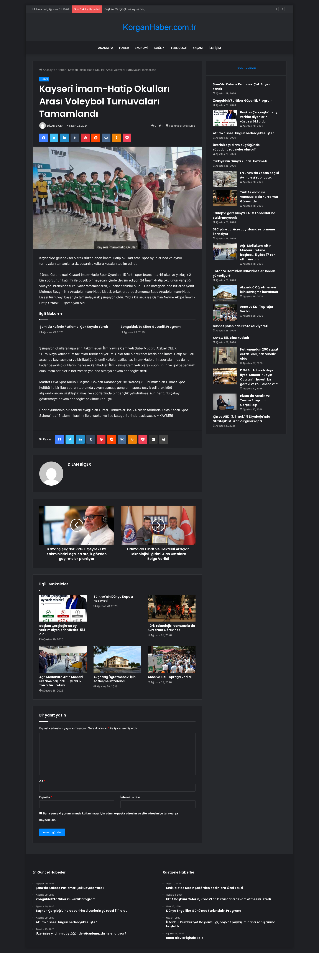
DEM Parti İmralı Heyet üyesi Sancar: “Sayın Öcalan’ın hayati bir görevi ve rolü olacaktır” (259, 377)
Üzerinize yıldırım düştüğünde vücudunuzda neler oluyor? (236, 147)
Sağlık (159, 48)
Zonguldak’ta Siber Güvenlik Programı (151, 326)
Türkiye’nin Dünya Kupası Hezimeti (113, 598)
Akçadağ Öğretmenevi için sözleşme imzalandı (115, 679)
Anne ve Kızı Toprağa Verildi (170, 677)
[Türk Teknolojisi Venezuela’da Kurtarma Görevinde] (172, 608)
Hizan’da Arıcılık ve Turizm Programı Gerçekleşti (255, 400)
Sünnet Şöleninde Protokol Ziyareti (240, 326)
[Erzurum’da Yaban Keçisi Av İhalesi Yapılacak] (225, 179)
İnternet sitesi (130, 797)
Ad (42, 781)
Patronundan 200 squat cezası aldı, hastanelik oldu (259, 354)
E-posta (45, 797)
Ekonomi (141, 48)
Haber (124, 48)
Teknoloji (179, 48)
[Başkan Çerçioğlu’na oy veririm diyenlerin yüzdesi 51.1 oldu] (63, 608)
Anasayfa (105, 48)
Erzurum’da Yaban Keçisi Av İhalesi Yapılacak (259, 175)
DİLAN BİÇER (55, 125)
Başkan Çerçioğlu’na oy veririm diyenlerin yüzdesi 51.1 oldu (143, 9)
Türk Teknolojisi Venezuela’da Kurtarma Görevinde (171, 628)
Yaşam (198, 48)
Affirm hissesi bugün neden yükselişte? (243, 133)
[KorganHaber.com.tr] (159, 27)
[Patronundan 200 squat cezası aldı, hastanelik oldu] (225, 355)
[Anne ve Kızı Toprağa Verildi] (172, 659)
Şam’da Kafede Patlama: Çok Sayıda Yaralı (73, 326)
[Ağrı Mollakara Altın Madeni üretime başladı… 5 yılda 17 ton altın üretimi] (63, 659)
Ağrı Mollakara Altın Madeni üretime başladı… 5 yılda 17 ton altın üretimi (61, 681)
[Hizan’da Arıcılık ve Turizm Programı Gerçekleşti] (225, 402)
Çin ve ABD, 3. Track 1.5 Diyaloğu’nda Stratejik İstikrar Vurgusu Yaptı (241, 418)
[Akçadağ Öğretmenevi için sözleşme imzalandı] (117, 659)
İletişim (215, 48)
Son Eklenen (246, 68)
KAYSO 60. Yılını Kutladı (231, 338)
